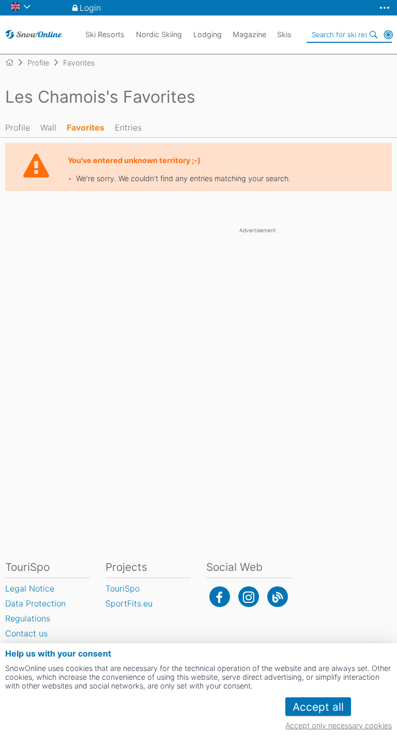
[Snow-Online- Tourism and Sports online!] (13, 62)
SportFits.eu (128, 603)
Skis (284, 34)
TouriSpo (122, 588)
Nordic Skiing (159, 34)
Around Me (388, 34)
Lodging (207, 34)
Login (90, 8)
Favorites (85, 127)
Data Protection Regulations (35, 611)
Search (373, 34)
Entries (128, 127)
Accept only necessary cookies (338, 725)
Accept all (318, 706)
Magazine (249, 34)
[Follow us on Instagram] (248, 596)
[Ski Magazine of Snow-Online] (277, 596)
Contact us (26, 633)
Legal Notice (29, 588)
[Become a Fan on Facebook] (219, 596)
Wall (48, 127)
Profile (17, 127)
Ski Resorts (105, 34)
